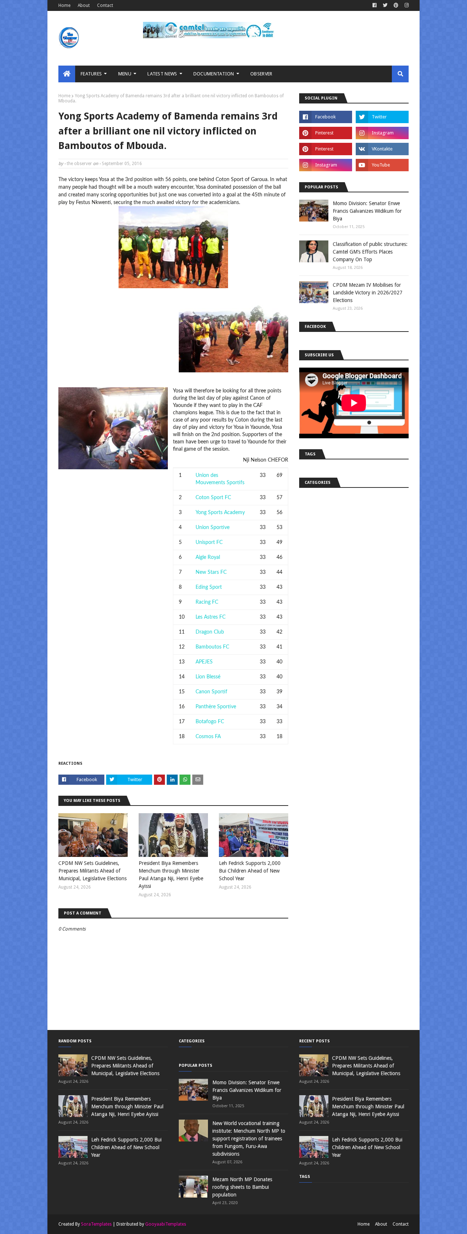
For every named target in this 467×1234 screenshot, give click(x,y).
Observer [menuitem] (261, 74)
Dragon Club (210, 632)
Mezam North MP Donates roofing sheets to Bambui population (242, 1187)
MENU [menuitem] (124, 74)
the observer (79, 163)
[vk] (382, 149)
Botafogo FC (210, 721)
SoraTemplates (96, 1224)
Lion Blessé (208, 676)
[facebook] (374, 5)
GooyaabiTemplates (165, 1224)
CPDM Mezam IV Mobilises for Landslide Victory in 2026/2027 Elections (367, 292)
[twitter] (385, 5)
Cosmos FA (208, 736)
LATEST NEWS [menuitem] (162, 74)
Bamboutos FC (212, 647)
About (84, 5)
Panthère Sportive (216, 706)
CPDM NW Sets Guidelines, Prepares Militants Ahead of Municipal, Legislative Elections (92, 870)
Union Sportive (212, 527)
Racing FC (207, 602)
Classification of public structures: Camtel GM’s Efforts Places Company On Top (370, 251)
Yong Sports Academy (220, 512)
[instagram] (406, 5)
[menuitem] (66, 74)
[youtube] (382, 165)
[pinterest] (396, 5)
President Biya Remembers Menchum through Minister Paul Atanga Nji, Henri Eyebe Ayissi (171, 874)
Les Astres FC (210, 617)
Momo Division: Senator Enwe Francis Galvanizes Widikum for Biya (367, 211)
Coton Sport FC (213, 497)
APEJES (204, 662)
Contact (105, 5)
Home (64, 5)
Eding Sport (209, 587)
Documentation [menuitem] (213, 74)
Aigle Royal (208, 557)
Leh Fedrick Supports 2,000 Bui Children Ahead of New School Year (250, 870)
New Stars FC (211, 572)
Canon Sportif (211, 691)
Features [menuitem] (91, 74)
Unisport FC (209, 542)
